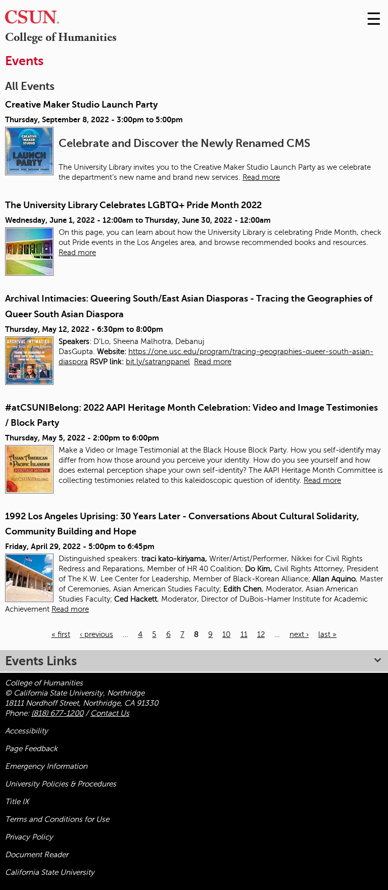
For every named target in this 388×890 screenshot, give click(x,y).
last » (327, 634)
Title (17, 802)
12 (261, 634)
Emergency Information (46, 766)
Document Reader (36, 855)
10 (226, 634)
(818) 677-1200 (57, 713)
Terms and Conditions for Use (57, 819)
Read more (261, 177)
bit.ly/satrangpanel (158, 362)
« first (61, 634)
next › (299, 634)
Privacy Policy (29, 837)
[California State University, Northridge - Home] (32, 19)
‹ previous (96, 634)
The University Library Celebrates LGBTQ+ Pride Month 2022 (133, 205)
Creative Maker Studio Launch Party (81, 105)
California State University (49, 872)
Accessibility (26, 731)
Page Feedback (31, 749)
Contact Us (109, 713)
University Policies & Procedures (60, 784)
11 (244, 634)
